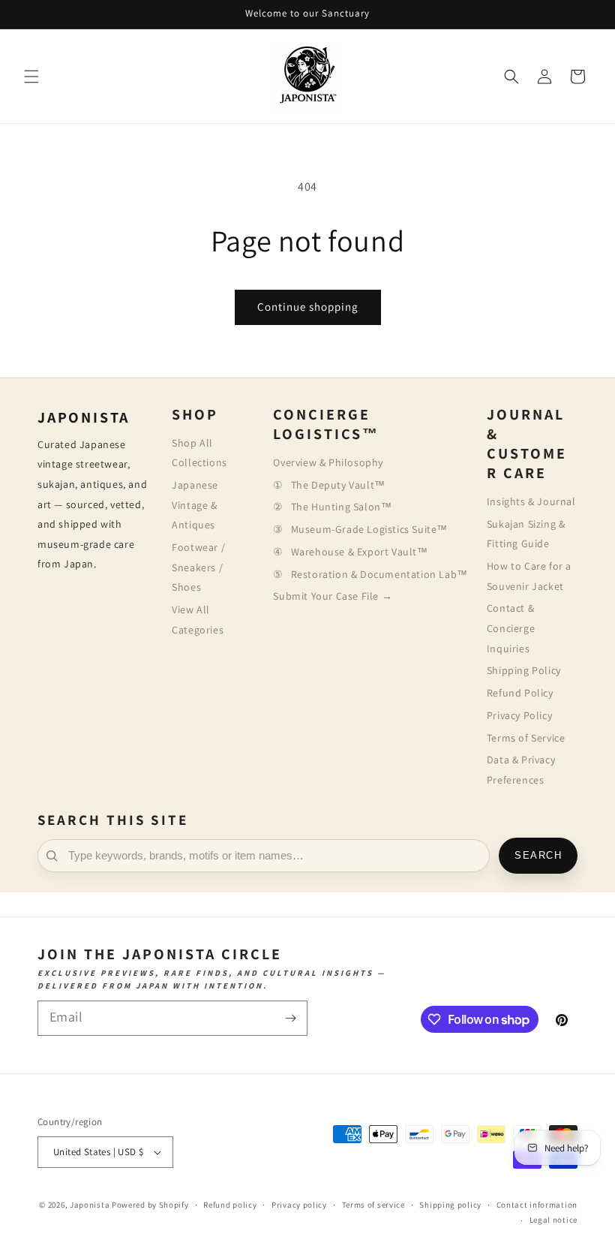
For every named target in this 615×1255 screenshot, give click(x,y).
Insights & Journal (531, 501)
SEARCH (538, 855)
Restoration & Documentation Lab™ (379, 574)
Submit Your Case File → (332, 596)
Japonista (90, 1204)
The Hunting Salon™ (341, 506)
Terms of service (373, 1204)
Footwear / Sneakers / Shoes (198, 567)
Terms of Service (526, 738)
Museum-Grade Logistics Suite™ (369, 529)
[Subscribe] (290, 1018)
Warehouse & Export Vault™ (359, 551)
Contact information (537, 1204)
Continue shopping (307, 306)
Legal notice (554, 1219)
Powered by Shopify (150, 1204)
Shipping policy (450, 1204)
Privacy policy (299, 1204)
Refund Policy (520, 693)
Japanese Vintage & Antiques (195, 504)
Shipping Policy (524, 670)
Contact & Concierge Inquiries (511, 628)
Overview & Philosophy (328, 462)
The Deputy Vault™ (338, 485)
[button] (31, 76)
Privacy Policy (519, 715)
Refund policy (229, 1204)
